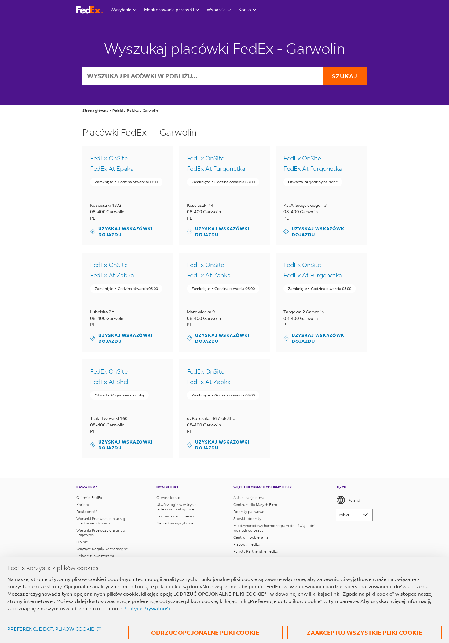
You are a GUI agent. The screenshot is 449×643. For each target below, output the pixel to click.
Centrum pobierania (250, 537)
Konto (245, 10)
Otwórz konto (168, 497)
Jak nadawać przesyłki (176, 516)
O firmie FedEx (89, 497)
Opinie (82, 541)
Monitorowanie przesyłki (169, 10)
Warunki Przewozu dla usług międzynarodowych (100, 520)
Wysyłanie (121, 10)
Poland (354, 500)
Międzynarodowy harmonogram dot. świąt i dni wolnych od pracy (274, 527)
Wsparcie (216, 10)
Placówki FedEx (246, 544)
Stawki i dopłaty (247, 518)
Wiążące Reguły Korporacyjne (102, 548)
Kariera (82, 504)
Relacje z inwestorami (95, 555)
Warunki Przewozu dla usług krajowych (100, 532)
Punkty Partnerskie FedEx (255, 551)
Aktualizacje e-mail (249, 497)
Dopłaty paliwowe (248, 511)
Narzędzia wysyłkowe (174, 523)
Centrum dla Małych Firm (255, 504)
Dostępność (86, 511)
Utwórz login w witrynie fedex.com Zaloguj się (176, 506)
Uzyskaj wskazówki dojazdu (121, 231)
